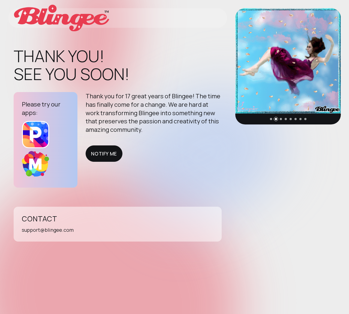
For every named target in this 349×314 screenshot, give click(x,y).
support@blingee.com (48, 230)
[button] (271, 119)
